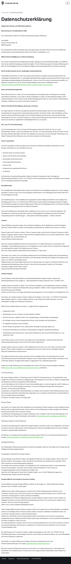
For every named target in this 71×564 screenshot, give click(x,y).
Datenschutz (33, 562)
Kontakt (4, 558)
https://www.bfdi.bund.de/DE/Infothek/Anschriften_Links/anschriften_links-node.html (26, 85)
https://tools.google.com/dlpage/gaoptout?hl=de (52, 416)
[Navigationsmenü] (68, 3)
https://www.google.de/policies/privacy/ (38, 543)
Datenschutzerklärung (23, 558)
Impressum (11, 558)
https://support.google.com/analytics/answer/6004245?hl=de (24, 437)
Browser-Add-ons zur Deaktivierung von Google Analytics (21, 368)
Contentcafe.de (5, 12)
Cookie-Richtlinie (36, 558)
